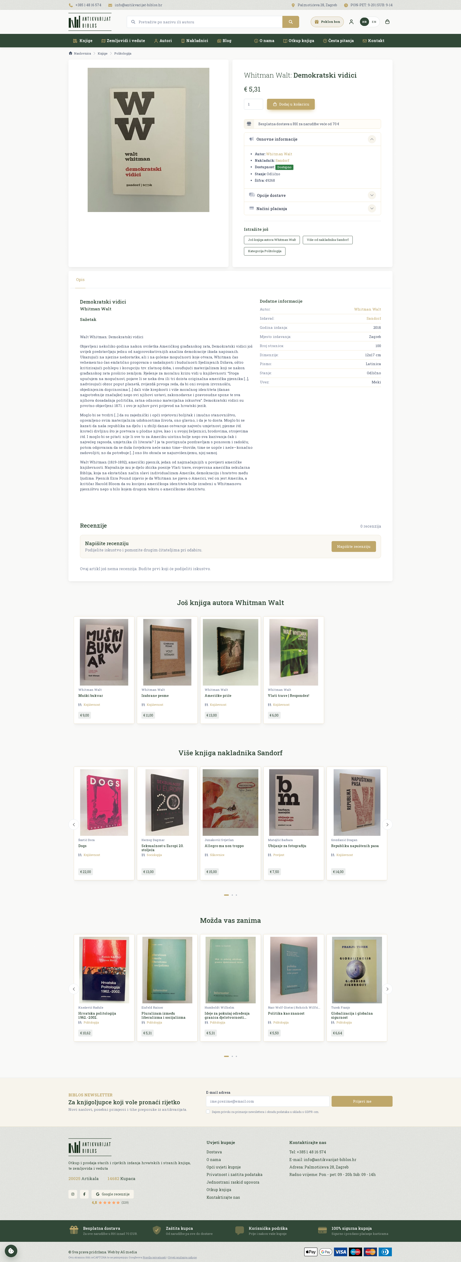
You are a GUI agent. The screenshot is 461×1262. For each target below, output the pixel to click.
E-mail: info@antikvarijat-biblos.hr (322, 1159)
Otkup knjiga (301, 40)
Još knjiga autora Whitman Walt (272, 239)
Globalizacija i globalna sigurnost (352, 1015)
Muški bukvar (90, 695)
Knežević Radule (90, 1007)
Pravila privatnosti (154, 1257)
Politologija (122, 53)
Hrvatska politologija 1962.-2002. (97, 1015)
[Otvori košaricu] (387, 22)
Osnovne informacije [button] (276, 139)
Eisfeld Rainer (152, 1007)
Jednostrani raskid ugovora (232, 1182)
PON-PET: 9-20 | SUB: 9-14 (371, 5)
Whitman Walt (279, 154)
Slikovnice (217, 855)
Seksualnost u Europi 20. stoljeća (162, 847)
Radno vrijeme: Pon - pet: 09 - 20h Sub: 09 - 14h (332, 1174)
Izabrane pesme (155, 695)
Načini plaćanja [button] (271, 208)
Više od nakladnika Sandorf (328, 239)
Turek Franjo (340, 1007)
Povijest (278, 855)
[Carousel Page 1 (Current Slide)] (226, 895)
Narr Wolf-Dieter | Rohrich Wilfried (294, 1007)
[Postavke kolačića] (11, 1251)
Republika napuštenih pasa (355, 845)
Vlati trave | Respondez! (288, 695)
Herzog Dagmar (152, 840)
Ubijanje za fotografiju (287, 845)
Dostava (214, 1152)
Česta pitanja (341, 40)
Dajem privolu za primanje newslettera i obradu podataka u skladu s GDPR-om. (265, 1112)
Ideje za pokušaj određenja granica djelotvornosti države (227, 1017)
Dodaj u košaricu (293, 104)
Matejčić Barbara (280, 840)
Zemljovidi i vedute (126, 40)
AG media (128, 1252)
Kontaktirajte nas (223, 1197)
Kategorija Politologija (264, 251)
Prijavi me (362, 1101)
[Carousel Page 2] (232, 895)
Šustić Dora (86, 840)
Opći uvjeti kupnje (223, 1167)
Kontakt (376, 40)
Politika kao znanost (286, 1013)
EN (374, 22)
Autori (165, 40)
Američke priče (218, 695)
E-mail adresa (218, 1092)
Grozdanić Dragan (344, 840)
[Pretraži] (290, 22)
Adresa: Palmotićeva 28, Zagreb (319, 1167)
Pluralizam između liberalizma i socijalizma (163, 1015)
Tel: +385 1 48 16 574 (307, 1152)
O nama (267, 40)
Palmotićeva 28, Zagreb (317, 5)
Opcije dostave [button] (271, 195)
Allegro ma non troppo (224, 845)
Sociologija (154, 855)
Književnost (92, 704)
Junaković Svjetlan (219, 840)
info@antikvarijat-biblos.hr (138, 5)
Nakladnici (197, 40)
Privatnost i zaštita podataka (234, 1174)
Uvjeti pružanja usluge (182, 1257)
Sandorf (282, 160)
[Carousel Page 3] (236, 895)
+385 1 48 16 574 (88, 5)
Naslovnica (82, 53)
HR (364, 22)
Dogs (82, 845)
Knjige (85, 40)
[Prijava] (351, 22)
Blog (227, 40)
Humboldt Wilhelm (219, 1007)
